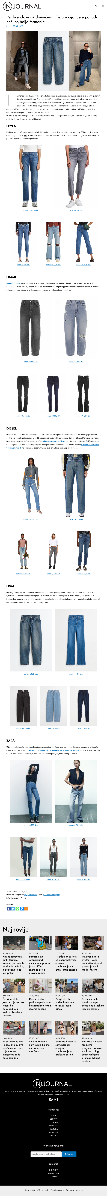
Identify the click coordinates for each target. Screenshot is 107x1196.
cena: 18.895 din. (31, 361)
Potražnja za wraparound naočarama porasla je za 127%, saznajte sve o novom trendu (39, 965)
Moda (8, 26)
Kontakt (53, 1170)
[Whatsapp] (17, 908)
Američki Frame (13, 283)
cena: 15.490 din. (83, 265)
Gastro (53, 1135)
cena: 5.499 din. (76, 674)
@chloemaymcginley (51, 895)
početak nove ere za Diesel (53, 441)
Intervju (53, 1132)
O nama (53, 1177)
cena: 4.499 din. (31, 674)
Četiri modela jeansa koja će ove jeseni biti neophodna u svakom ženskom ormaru (13, 1007)
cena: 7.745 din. (23, 265)
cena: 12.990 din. (76, 210)
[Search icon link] (96, 6)
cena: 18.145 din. (23, 416)
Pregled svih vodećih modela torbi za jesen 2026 (64, 1004)
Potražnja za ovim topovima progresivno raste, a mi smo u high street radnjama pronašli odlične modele (92, 1051)
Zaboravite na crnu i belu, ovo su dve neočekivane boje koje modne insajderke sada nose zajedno (13, 1050)
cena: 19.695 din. (83, 416)
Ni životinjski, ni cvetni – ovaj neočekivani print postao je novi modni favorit (92, 963)
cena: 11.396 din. (23, 574)
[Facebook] (9, 908)
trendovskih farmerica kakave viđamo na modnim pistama (54, 750)
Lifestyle (53, 1122)
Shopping (53, 1126)
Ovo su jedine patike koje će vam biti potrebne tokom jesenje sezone (40, 1004)
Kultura (53, 1129)
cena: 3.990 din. (76, 825)
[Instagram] (56, 1099)
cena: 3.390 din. (23, 879)
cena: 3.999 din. (84, 728)
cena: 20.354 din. (76, 361)
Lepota (53, 1119)
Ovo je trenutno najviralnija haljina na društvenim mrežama (39, 1046)
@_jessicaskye (30, 895)
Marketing (53, 1173)
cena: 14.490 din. (30, 210)
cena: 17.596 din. (76, 519)
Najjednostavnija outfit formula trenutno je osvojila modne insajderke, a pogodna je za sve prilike (13, 965)
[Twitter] (13, 908)
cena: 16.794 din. (30, 519)
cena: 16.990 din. (53, 265)
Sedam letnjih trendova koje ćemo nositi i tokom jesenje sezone (93, 1004)
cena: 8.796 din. (53, 574)
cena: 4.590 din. (31, 825)
